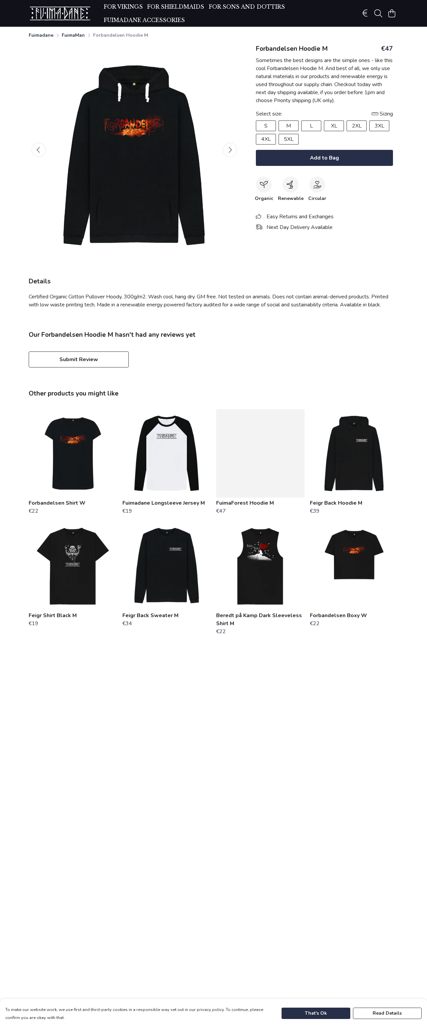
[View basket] (391, 13)
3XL (379, 126)
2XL (357, 126)
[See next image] (230, 150)
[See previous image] (38, 150)
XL (334, 126)
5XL (289, 139)
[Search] (378, 13)
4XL (266, 139)
